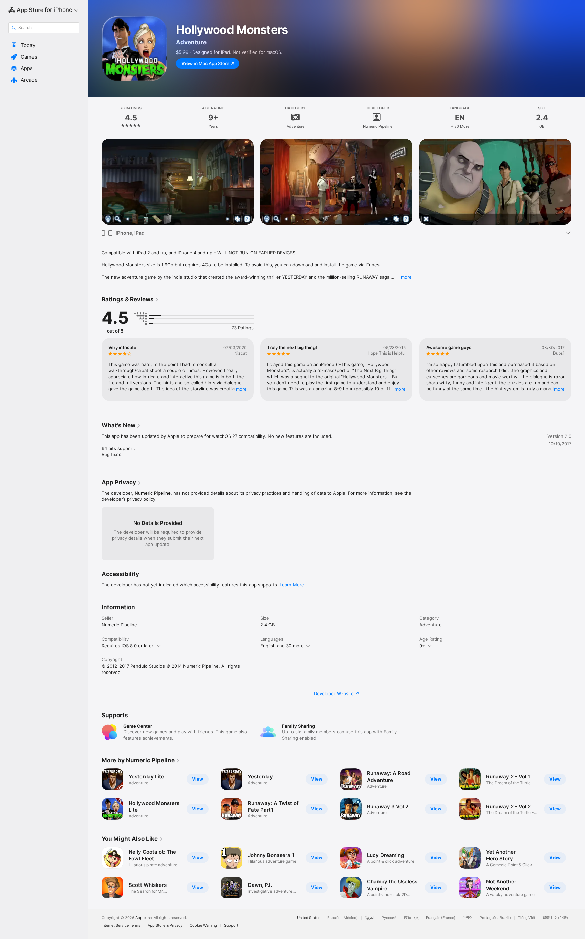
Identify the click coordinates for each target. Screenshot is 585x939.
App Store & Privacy (165, 925)
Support (231, 925)
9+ (422, 645)
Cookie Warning (203, 925)
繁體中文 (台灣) (555, 918)
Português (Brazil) (495, 918)
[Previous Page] (95, 173)
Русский (389, 918)
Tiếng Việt (526, 918)
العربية (369, 918)
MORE (241, 389)
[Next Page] (578, 173)
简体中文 (411, 918)
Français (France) (440, 918)
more (406, 277)
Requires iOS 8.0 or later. (128, 645)
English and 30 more (282, 645)
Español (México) (342, 918)
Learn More (292, 585)
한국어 (467, 918)
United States (308, 918)
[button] (44, 45)
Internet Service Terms (121, 925)
